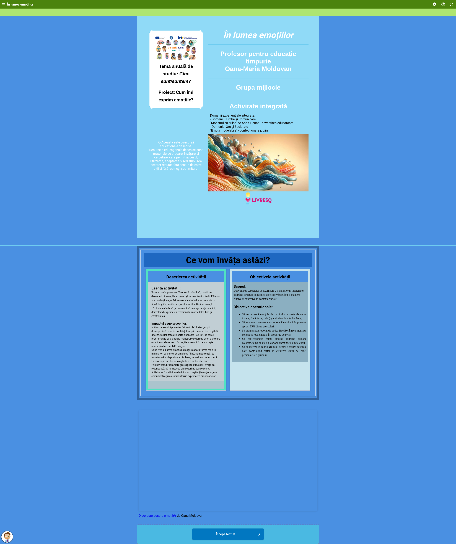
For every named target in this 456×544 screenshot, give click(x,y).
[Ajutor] (443, 4)
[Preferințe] (434, 4)
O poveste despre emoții (156, 515)
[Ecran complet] (451, 4)
